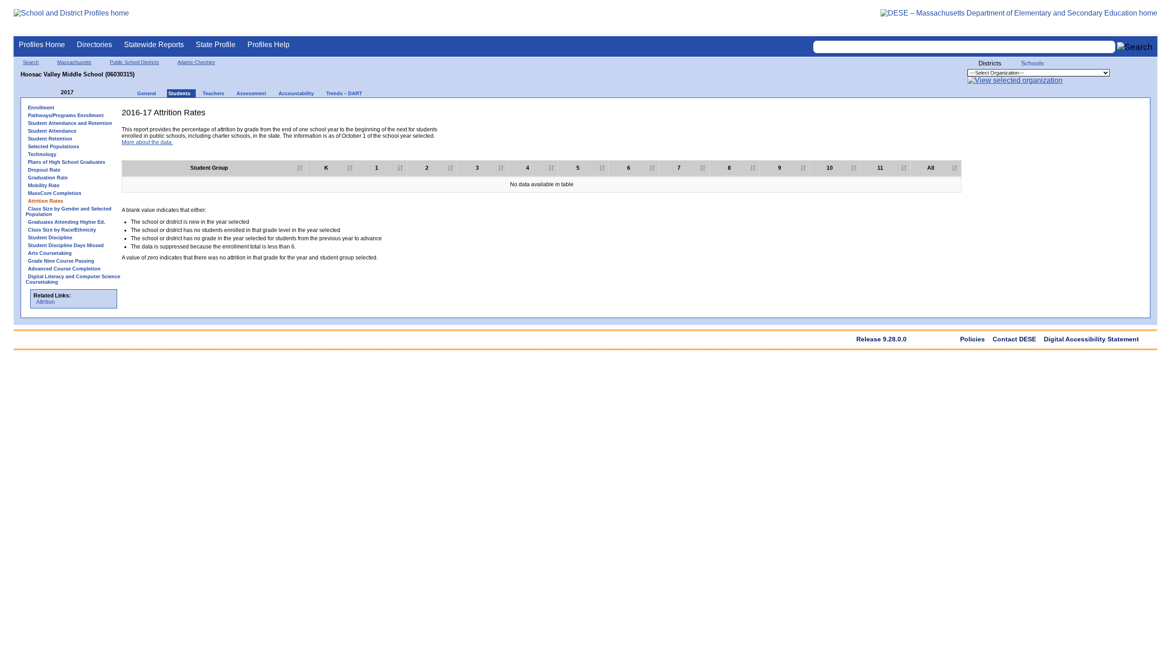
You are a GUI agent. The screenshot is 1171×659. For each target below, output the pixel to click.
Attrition (45, 302)
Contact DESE (1014, 339)
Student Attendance (52, 131)
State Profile (216, 45)
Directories (94, 45)
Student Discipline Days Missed (66, 245)
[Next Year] (86, 92)
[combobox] (964, 47)
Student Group (209, 168)
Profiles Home (42, 45)
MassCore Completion (54, 193)
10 (830, 168)
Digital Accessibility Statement (1091, 339)
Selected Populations (53, 146)
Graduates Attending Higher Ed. (66, 222)
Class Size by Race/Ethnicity (62, 229)
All (930, 168)
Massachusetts (74, 62)
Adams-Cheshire (196, 62)
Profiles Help (268, 45)
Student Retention (50, 138)
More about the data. (147, 142)
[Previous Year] (54, 92)
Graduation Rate (48, 177)
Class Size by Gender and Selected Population (69, 211)
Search (31, 62)
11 (880, 168)
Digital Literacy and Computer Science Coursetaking (73, 279)
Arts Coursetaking (50, 253)
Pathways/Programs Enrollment (66, 115)
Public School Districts (134, 62)
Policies (972, 339)
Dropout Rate (44, 170)
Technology (42, 154)
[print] (1074, 116)
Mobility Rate (43, 185)
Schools (1032, 63)
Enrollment (41, 107)
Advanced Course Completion (64, 268)
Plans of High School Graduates (66, 162)
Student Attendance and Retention (70, 123)
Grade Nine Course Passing (61, 261)
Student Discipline (50, 237)
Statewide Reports (154, 45)
